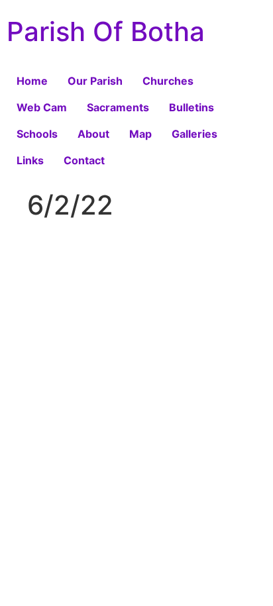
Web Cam (42, 107)
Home (32, 80)
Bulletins (191, 107)
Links (30, 160)
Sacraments (118, 107)
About (93, 133)
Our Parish (95, 80)
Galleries (194, 133)
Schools (37, 133)
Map (140, 133)
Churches (167, 80)
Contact (84, 160)
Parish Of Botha (106, 31)
